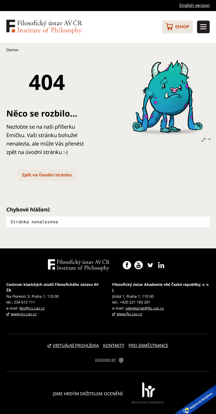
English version (194, 5)
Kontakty (113, 345)
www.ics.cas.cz (24, 313)
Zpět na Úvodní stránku (47, 175)
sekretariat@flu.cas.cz (144, 308)
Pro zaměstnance (148, 345)
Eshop (182, 27)
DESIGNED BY (105, 360)
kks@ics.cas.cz (32, 308)
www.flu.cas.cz (129, 313)
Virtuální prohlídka (76, 345)
